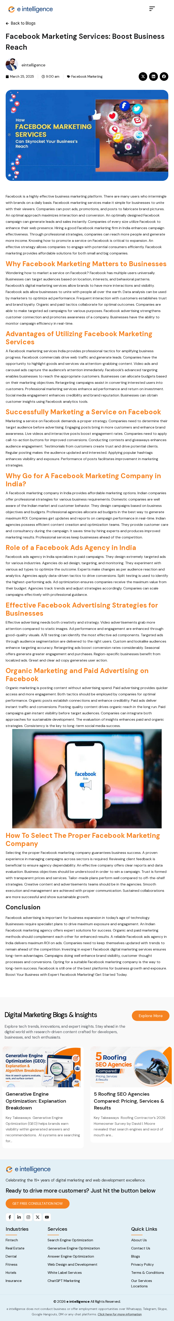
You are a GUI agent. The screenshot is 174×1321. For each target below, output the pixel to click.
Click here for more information (120, 1314)
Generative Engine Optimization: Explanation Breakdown (36, 1101)
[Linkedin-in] (19, 1217)
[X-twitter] (38, 1217)
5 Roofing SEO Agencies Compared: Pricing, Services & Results (129, 1101)
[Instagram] (28, 1217)
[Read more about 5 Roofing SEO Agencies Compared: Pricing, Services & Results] (131, 1067)
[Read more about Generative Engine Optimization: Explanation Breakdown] (43, 1067)
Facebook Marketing (87, 76)
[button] (152, 9)
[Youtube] (47, 1217)
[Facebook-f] (10, 1217)
